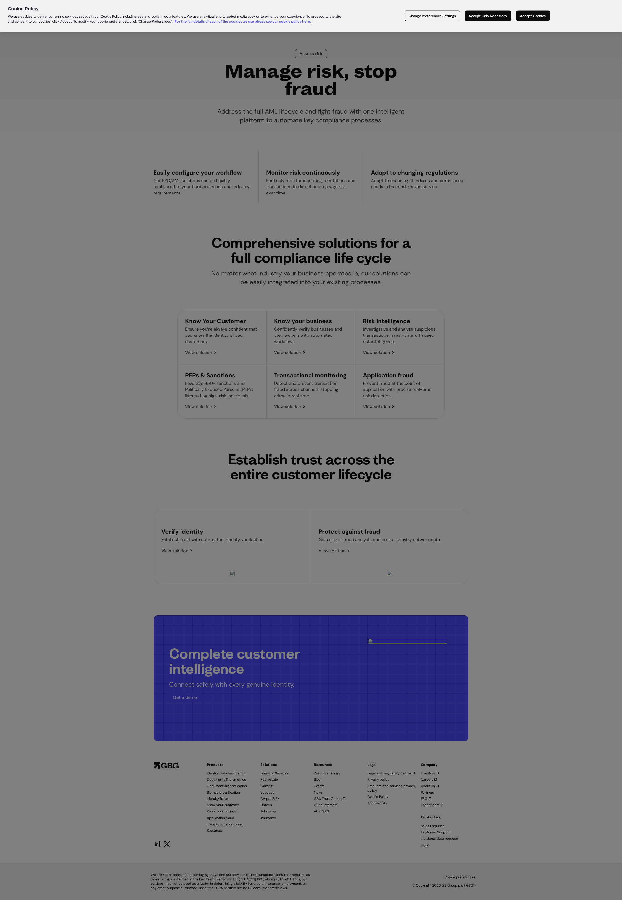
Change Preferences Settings (432, 16)
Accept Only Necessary (488, 16)
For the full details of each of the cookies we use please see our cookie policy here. (243, 21)
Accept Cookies (533, 16)
